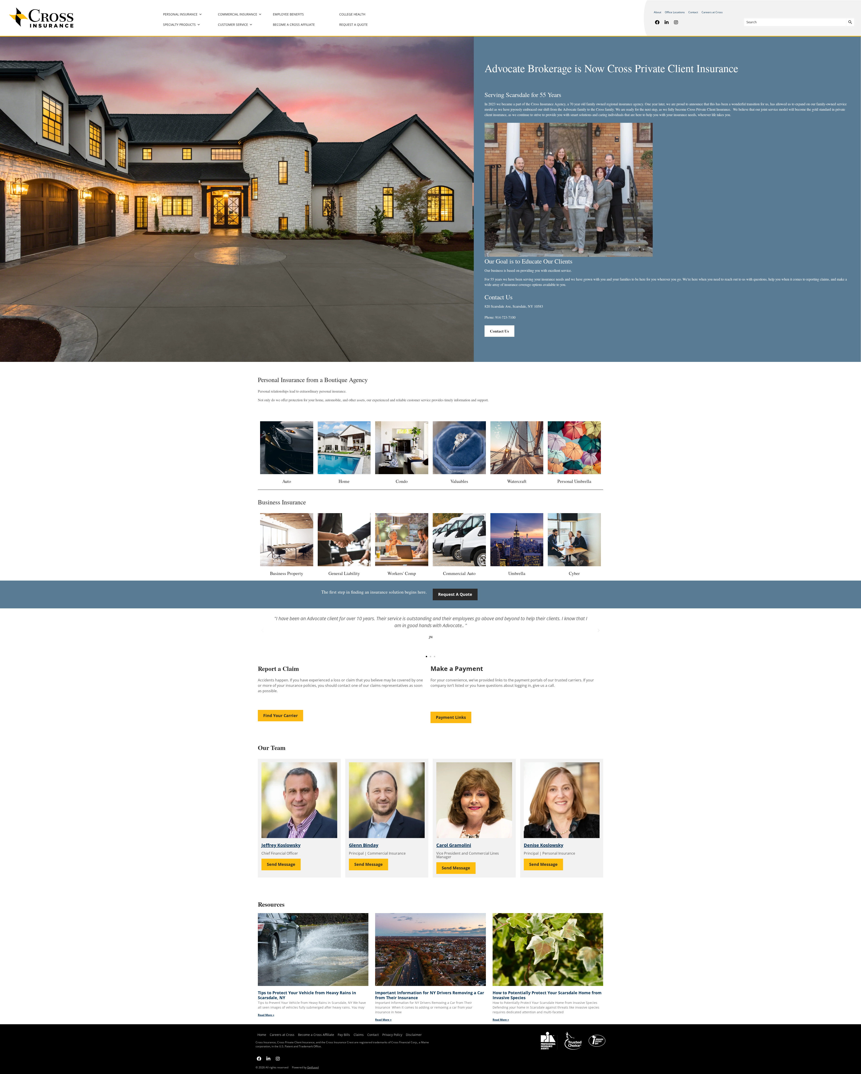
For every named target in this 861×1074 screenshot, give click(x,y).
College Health (352, 14)
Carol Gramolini (453, 845)
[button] (262, 630)
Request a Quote (353, 24)
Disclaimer (414, 1035)
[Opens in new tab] (657, 22)
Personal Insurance (180, 14)
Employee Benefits (288, 14)
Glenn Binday (363, 845)
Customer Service (233, 24)
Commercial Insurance (237, 14)
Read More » (266, 1015)
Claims (359, 1035)
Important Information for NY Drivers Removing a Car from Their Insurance (429, 995)
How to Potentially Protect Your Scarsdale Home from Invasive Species (547, 995)
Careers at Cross (712, 12)
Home (261, 1035)
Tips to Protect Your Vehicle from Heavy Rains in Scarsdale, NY (307, 995)
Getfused (313, 1067)
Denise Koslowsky (543, 845)
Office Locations (675, 12)
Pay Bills (344, 1035)
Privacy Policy (391, 1035)
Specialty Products (179, 24)
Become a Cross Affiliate (294, 24)
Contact (693, 12)
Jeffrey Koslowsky (280, 845)
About (657, 12)
